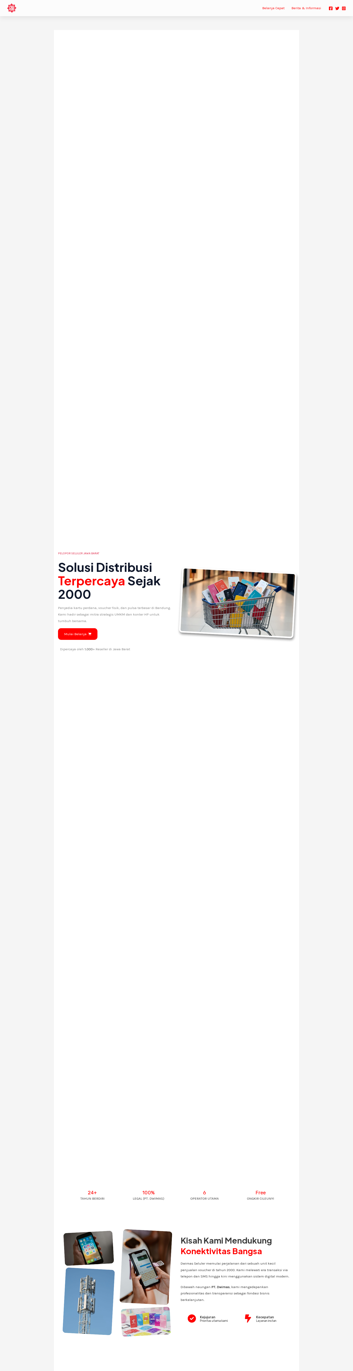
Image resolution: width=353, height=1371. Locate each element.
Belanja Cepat (273, 8)
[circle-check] (192, 1318)
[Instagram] (344, 8)
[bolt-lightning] (248, 1318)
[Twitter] (337, 8)
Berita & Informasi (306, 8)
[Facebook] (331, 8)
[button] (77, 634)
